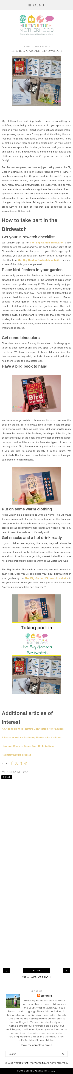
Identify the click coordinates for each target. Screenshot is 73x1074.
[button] (36, 5)
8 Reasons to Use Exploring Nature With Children (31, 737)
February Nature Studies (16, 754)
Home (36, 970)
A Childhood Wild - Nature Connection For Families (33, 728)
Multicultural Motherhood (29, 1062)
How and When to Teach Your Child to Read (28, 746)
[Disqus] (36, 825)
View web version (36, 977)
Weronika (46, 995)
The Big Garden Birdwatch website (46, 578)
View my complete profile (36, 1044)
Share (6, 777)
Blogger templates (30, 1071)
